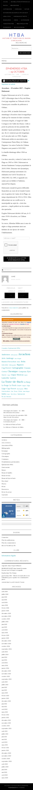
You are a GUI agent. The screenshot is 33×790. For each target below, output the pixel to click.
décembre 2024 (6, 641)
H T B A (16, 35)
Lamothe (5, 378)
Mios (26, 389)
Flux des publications (8, 540)
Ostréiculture (6, 391)
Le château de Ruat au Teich (12, 424)
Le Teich (13, 385)
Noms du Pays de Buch (8, 478)
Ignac (26, 375)
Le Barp (27, 382)
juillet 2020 (5, 767)
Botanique (5, 451)
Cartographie (7, 9)
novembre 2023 (6, 674)
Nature (26, 9)
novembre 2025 (6, 616)
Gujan (8, 375)
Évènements (7, 27)
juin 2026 (4, 597)
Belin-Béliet (5, 365)
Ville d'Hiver (14, 394)
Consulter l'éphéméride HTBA (11, 348)
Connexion (5, 537)
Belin (23, 361)
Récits (3, 486)
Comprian (22, 371)
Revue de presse (19, 27)
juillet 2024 (5, 654)
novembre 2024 (6, 643)
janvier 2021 (5, 750)
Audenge (10, 358)
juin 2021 (4, 737)
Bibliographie (14, 5)
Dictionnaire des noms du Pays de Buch (15, 12)
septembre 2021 (6, 728)
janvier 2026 (5, 611)
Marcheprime (20, 388)
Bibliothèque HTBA (22, 23)
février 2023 (5, 695)
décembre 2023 (6, 671)
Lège (28, 385)
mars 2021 (5, 745)
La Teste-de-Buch (12, 381)
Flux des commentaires (9, 543)
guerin (4, 576)
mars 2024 (5, 665)
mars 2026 (5, 605)
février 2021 (5, 747)
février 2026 (5, 608)
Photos (5, 5)
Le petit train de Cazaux (17, 582)
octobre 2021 (6, 726)
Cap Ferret (6, 368)
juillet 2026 (5, 594)
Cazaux (27, 368)
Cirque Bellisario (16, 566)
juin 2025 (4, 624)
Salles (4, 394)
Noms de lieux (6, 475)
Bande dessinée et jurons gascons (23, 295)
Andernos (6, 354)
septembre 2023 (6, 679)
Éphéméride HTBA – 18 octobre (11, 295)
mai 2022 (4, 706)
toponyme (5, 495)
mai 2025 (4, 627)
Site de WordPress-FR (8, 545)
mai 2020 (4, 772)
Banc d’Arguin (18, 358)
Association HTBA (8, 23)
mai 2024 (4, 660)
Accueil (5, 1)
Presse (16, 391)
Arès (3, 358)
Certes (4, 371)
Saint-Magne (26, 391)
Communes (18, 9)
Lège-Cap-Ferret (9, 388)
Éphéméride (21, 394)
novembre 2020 (6, 756)
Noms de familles (7, 473)
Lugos (24, 385)
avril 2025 (5, 630)
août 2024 (5, 652)
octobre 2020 (6, 758)
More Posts (15, 279)
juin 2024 (4, 657)
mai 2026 (4, 600)
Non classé (5, 481)
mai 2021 (4, 739)
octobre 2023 (6, 676)
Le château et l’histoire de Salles (13, 427)
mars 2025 (5, 632)
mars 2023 (5, 693)
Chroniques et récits (20, 16)
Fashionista (12, 787)
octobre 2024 (6, 646)
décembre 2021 (6, 720)
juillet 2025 (5, 621)
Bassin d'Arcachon (9, 362)
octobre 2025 (6, 619)
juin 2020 (4, 769)
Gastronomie (25, 20)
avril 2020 (5, 775)
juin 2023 (4, 687)
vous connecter (13, 308)
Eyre (29, 371)
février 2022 (5, 715)
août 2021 (4, 731)
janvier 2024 (5, 668)
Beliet (18, 362)
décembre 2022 (6, 701)
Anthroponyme (14, 354)
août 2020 (5, 764)
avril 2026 (5, 602)
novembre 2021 (6, 723)
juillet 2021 (5, 734)
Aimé (17, 74)
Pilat (12, 391)
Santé (8, 394)
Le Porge (5, 385)
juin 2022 (4, 704)
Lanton (13, 378)
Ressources (7, 20)
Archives (4, 440)
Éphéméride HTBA (7, 464)
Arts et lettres (6, 443)
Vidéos (16, 20)
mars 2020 (5, 778)
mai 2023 (4, 690)
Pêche (20, 391)
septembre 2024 (7, 649)
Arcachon (24, 354)
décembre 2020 (6, 753)
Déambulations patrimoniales (20, 1)
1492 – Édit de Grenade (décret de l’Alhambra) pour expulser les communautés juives (16, 577)
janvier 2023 (5, 698)
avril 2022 (4, 709)
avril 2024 (5, 663)
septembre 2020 (7, 761)
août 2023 (5, 682)
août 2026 (5, 591)
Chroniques (7, 270)
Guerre (4, 375)
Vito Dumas (12, 573)
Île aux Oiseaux (6, 396)
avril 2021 (4, 742)
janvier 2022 (5, 717)
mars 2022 (5, 712)
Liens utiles (7, 16)
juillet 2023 (5, 684)
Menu (4, 61)
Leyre (19, 385)
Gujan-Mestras (17, 375)
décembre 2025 (6, 613)
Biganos (20, 365)
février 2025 (5, 635)
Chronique (13, 371)
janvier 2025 (5, 638)
